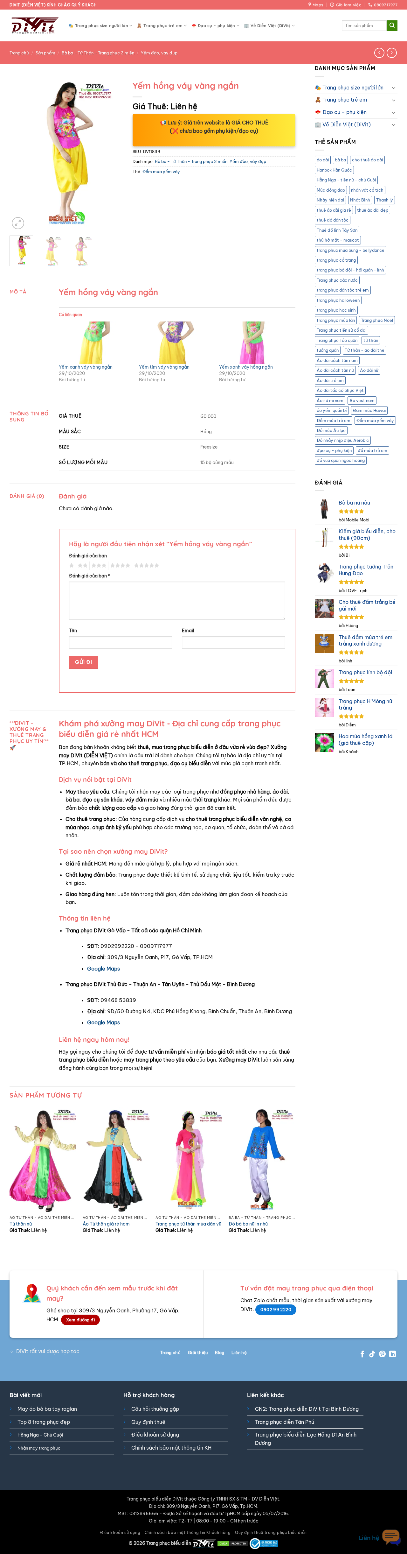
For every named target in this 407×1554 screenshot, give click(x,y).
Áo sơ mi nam (330, 400)
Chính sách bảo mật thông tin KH (171, 1448)
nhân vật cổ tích (367, 190)
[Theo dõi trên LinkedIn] (392, 1354)
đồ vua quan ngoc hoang (341, 460)
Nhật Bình (360, 199)
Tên (73, 630)
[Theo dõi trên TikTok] (372, 1354)
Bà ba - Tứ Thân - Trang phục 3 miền (98, 52)
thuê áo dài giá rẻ (334, 210)
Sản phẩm (45, 52)
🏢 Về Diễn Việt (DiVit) (267, 25)
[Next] (113, 153)
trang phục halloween (338, 300)
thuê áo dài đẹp (372, 210)
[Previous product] (392, 53)
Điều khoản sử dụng (155, 1434)
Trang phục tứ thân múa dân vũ (188, 1224)
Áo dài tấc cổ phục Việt (340, 390)
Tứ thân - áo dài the (364, 350)
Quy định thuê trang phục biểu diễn (271, 1532)
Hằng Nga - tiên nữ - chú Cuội (346, 179)
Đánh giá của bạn (88, 556)
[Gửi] (392, 25)
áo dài (323, 159)
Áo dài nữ (369, 370)
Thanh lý (384, 199)
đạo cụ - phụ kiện (334, 450)
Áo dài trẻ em (330, 380)
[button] (18, 223)
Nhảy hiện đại (330, 199)
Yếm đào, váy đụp (159, 52)
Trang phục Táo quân (337, 340)
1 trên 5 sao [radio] (70, 566)
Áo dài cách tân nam (337, 360)
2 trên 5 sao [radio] (82, 566)
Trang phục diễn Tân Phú (284, 1422)
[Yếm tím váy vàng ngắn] (176, 342)
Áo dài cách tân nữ (335, 370)
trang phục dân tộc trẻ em (343, 290)
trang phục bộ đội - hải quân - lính (350, 269)
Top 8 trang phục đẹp (43, 1422)
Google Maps (103, 968)
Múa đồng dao (331, 190)
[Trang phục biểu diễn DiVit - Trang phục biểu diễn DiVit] (34, 25)
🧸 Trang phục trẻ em (160, 25)
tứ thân (370, 340)
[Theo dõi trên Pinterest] (382, 1354)
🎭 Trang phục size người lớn (98, 25)
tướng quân (328, 350)
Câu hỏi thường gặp (155, 1409)
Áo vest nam (362, 400)
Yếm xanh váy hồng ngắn (246, 367)
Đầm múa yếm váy (375, 420)
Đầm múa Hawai (369, 410)
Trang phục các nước (337, 280)
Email (188, 630)
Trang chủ (19, 52)
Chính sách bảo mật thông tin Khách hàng (188, 1532)
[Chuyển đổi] (393, 87)
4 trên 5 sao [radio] (119, 566)
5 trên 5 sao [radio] (145, 566)
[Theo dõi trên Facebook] (362, 1354)
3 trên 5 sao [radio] (98, 566)
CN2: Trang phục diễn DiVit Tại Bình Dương (307, 1409)
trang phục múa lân (336, 320)
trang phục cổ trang (336, 260)
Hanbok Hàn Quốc (334, 170)
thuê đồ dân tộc (332, 220)
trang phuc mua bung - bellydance (350, 250)
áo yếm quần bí (332, 410)
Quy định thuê (148, 1422)
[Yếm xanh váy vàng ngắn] (96, 342)
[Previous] (19, 153)
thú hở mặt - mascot (338, 240)
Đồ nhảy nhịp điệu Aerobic (343, 440)
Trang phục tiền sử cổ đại (341, 330)
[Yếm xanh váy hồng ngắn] (256, 342)
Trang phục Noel (377, 320)
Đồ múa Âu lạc (331, 430)
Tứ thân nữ (21, 1224)
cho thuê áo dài (367, 159)
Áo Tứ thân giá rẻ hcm (106, 1224)
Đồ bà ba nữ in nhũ (248, 1224)
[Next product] (379, 53)
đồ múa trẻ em (372, 450)
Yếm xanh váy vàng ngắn (86, 367)
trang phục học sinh (336, 310)
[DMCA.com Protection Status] (233, 1543)
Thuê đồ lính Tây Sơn (337, 230)
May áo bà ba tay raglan (47, 1409)
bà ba (340, 159)
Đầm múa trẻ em (333, 420)
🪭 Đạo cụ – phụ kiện (213, 25)
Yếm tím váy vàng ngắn (164, 367)
